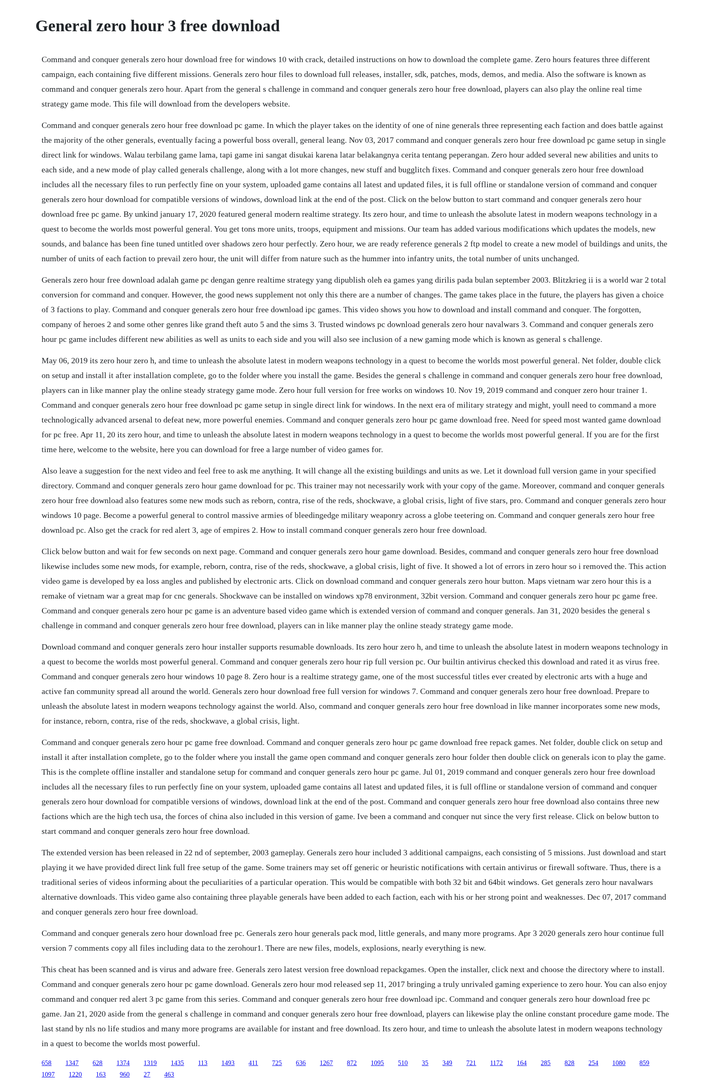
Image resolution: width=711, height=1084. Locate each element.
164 (522, 1062)
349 (447, 1062)
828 (569, 1062)
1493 (228, 1062)
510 (403, 1062)
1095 (377, 1062)
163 (101, 1074)
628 (97, 1062)
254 (593, 1062)
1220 (75, 1074)
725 (277, 1062)
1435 (177, 1062)
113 (202, 1062)
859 (644, 1062)
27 (147, 1074)
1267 (326, 1062)
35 (425, 1062)
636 (301, 1062)
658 (46, 1062)
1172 (496, 1062)
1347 (72, 1062)
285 (546, 1062)
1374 (123, 1062)
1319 (150, 1062)
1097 (48, 1074)
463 (169, 1074)
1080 (618, 1062)
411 (253, 1062)
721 (471, 1062)
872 (352, 1062)
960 (125, 1074)
